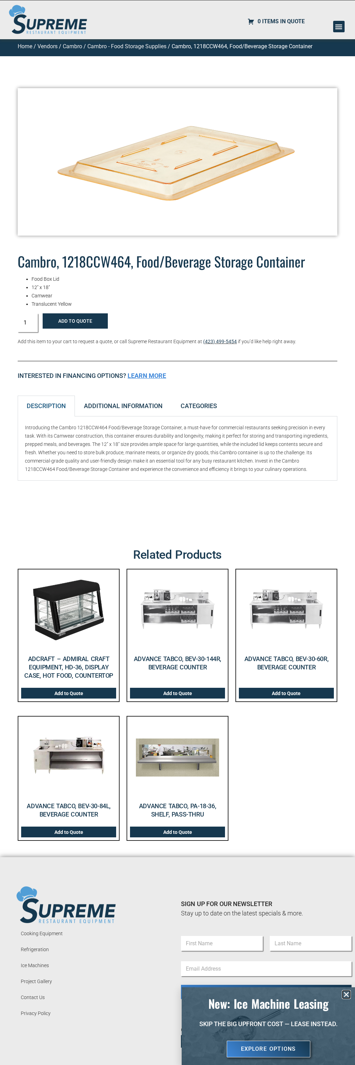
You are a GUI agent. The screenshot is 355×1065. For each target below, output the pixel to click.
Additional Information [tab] (123, 405)
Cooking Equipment (42, 933)
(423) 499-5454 (220, 341)
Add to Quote (75, 321)
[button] (339, 26)
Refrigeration (35, 949)
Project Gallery (36, 981)
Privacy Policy (36, 1013)
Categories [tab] (199, 405)
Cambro (72, 46)
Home (25, 46)
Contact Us (33, 997)
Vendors (47, 46)
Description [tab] (46, 405)
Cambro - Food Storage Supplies (126, 46)
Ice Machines (35, 965)
